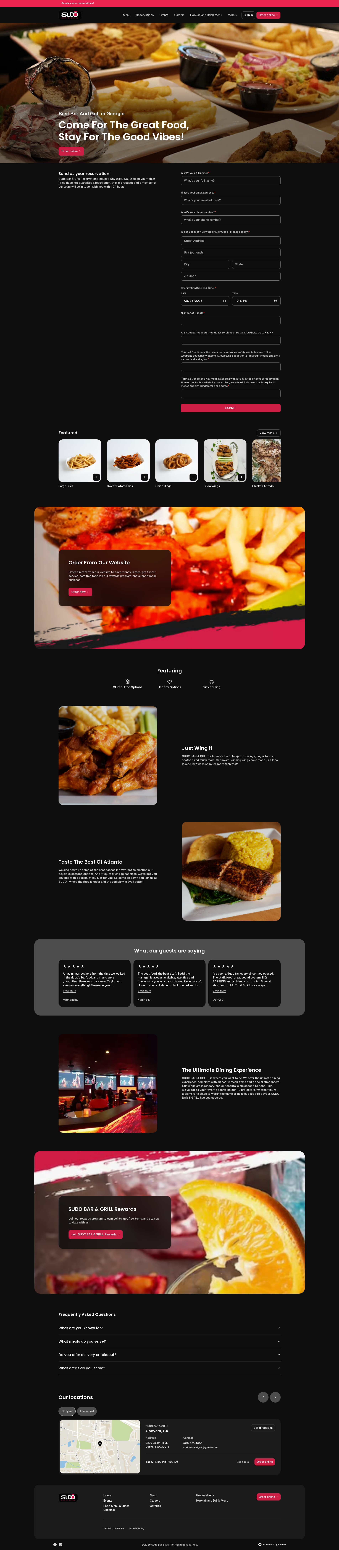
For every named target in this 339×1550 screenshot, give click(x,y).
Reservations (145, 15)
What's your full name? (200, 173)
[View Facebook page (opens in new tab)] (55, 1545)
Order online (265, 1462)
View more (69, 990)
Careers (179, 15)
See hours (243, 1461)
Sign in (248, 15)
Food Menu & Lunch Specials (116, 1508)
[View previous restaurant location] (263, 1397)
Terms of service (113, 1528)
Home (107, 1495)
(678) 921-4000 (193, 1443)
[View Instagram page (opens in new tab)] (61, 1545)
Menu (126, 15)
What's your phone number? (203, 212)
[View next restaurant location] (275, 1397)
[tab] (67, 1411)
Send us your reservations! (77, 3)
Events (164, 15)
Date (183, 293)
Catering (155, 1506)
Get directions (263, 1428)
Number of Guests (198, 313)
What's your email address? (203, 192)
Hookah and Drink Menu (206, 15)
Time (235, 293)
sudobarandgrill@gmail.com (200, 1447)
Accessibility (136, 1528)
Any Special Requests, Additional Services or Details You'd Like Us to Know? (227, 332)
